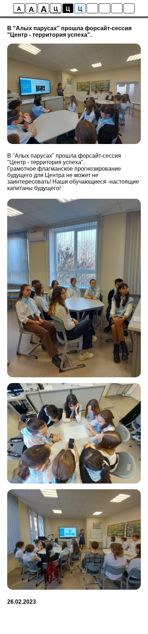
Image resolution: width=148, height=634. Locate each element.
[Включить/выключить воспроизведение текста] (104, 8)
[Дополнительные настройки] (116, 8)
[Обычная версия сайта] (129, 8)
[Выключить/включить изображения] (92, 8)
